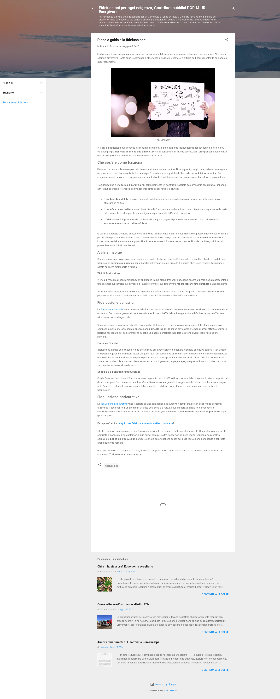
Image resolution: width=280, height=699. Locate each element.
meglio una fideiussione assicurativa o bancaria (145, 423)
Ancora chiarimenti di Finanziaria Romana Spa (128, 642)
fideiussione (111, 465)
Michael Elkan (171, 690)
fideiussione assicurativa (114, 403)
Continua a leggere (215, 594)
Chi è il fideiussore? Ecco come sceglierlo (125, 566)
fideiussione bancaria (112, 309)
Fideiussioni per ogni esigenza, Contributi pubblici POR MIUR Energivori (152, 10)
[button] (227, 40)
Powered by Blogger (165, 684)
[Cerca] (233, 9)
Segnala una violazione (16, 102)
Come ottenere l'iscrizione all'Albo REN (123, 604)
